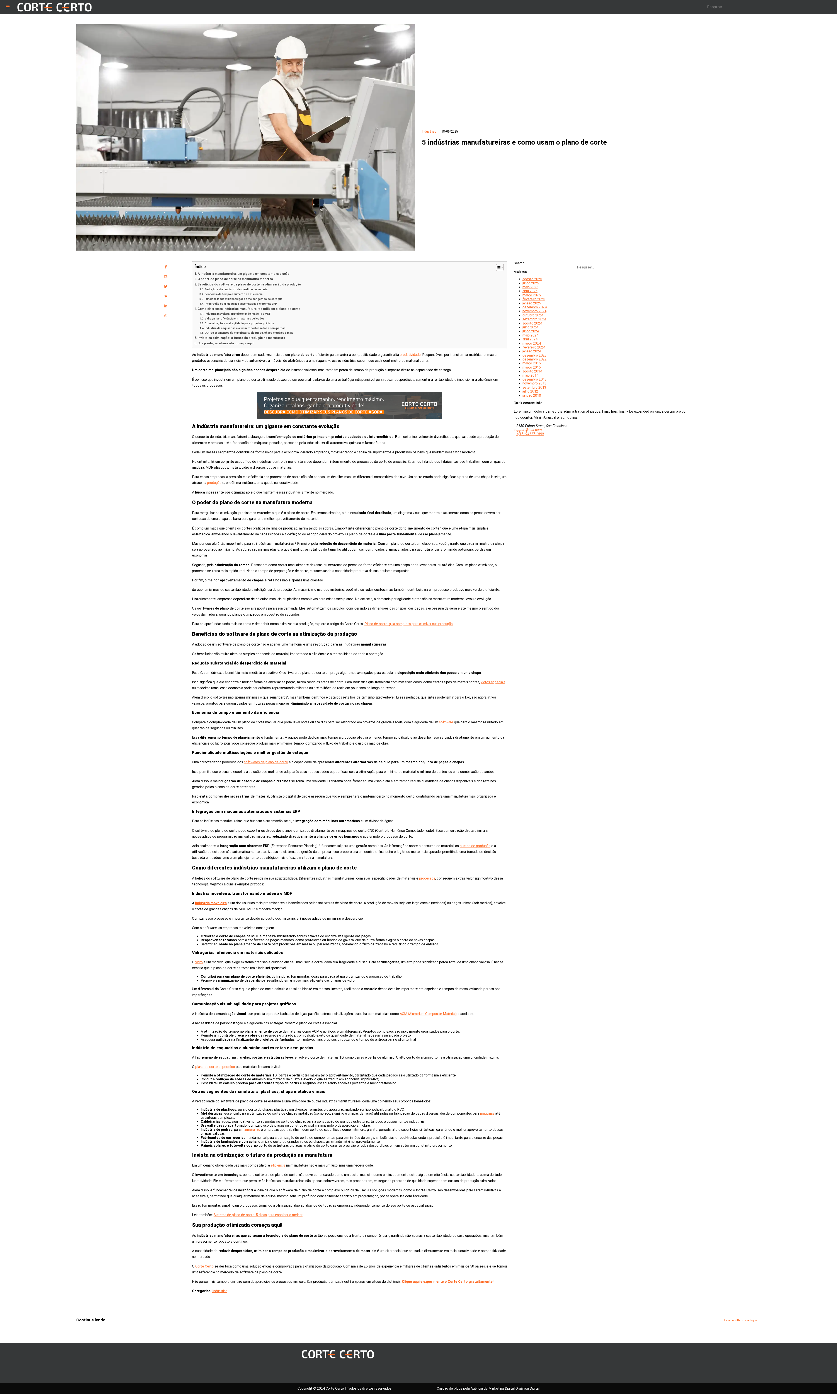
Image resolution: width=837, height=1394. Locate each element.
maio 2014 (530, 375)
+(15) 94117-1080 (530, 434)
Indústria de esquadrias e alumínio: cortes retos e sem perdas (245, 328)
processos (427, 878)
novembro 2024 (534, 311)
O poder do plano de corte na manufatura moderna (235, 279)
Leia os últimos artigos (741, 1320)
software (446, 722)
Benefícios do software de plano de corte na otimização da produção (249, 284)
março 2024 (531, 343)
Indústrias (219, 1291)
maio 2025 (530, 287)
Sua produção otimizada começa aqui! (226, 343)
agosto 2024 (532, 323)
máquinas (487, 1113)
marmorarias (251, 1130)
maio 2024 (530, 335)
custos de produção (475, 846)
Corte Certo (204, 1266)
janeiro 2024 (531, 351)
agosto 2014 (532, 371)
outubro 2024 (532, 315)
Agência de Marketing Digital (493, 1388)
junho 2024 (530, 331)
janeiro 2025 (531, 303)
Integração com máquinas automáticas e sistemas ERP (241, 303)
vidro (199, 962)
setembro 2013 (534, 387)
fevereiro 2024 (533, 347)
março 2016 (531, 363)
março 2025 (531, 295)
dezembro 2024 (534, 307)
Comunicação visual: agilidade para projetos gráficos (239, 323)
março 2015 (531, 367)
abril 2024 (530, 339)
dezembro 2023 (534, 355)
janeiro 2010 (531, 395)
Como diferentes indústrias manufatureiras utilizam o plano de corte (249, 309)
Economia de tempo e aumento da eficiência (233, 294)
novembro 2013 (534, 383)
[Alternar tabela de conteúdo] (498, 267)
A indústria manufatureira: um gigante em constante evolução (243, 274)
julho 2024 (530, 327)
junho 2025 (530, 283)
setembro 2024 (534, 319)
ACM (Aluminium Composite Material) (428, 1014)
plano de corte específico (215, 1067)
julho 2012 (530, 391)
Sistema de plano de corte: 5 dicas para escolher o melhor (258, 1215)
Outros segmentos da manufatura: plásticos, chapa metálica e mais (249, 332)
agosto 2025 (532, 279)
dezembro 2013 (534, 379)
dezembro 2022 (534, 359)
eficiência (278, 1165)
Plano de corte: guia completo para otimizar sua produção (408, 624)
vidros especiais (493, 682)
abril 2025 (530, 291)
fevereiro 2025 (533, 299)
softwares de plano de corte (266, 762)
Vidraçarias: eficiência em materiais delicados (234, 318)
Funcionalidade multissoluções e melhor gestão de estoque (243, 299)
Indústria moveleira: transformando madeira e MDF (238, 313)
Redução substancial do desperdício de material (236, 289)
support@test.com (528, 430)
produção (214, 483)
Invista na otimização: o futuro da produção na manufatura (241, 338)
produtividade (410, 355)
